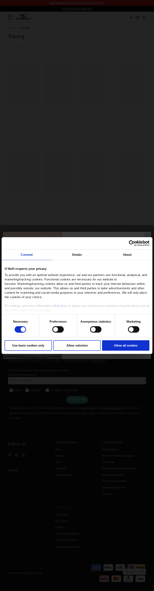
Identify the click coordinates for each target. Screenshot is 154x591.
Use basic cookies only (28, 345)
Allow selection (77, 345)
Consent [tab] (27, 254)
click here (60, 305)
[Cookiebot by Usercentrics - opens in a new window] (131, 243)
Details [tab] (77, 254)
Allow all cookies (126, 345)
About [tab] (127, 254)
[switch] (58, 329)
